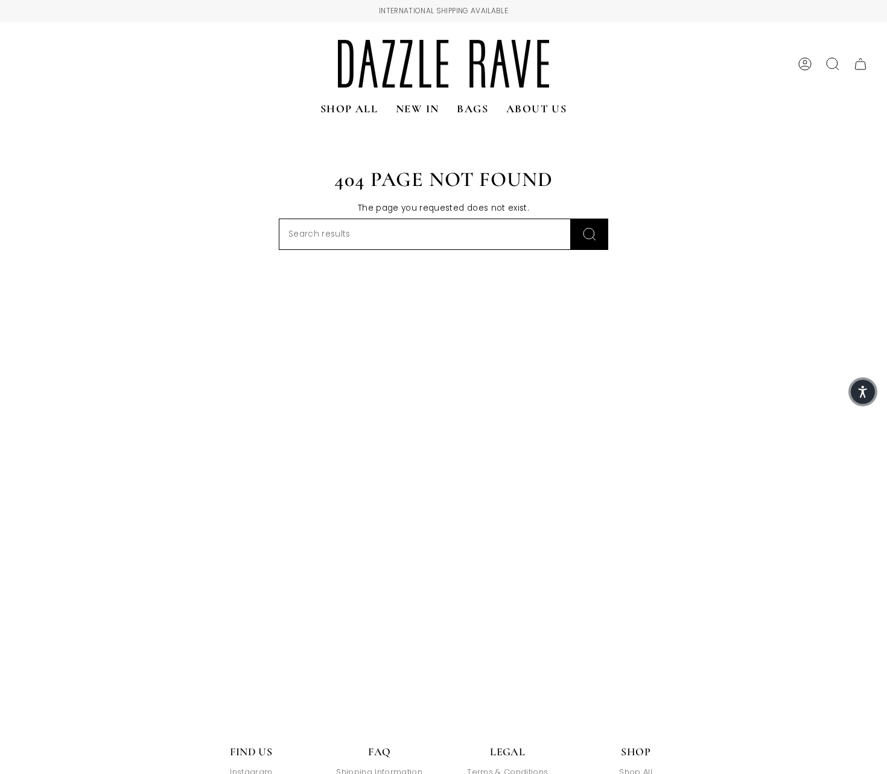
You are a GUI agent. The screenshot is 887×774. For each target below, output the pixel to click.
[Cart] (860, 64)
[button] (862, 391)
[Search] (589, 234)
